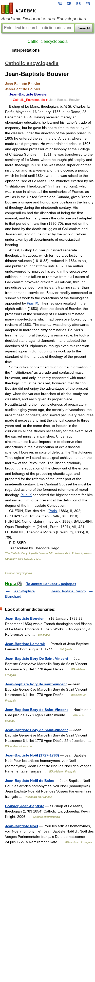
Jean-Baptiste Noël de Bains (29, 781)
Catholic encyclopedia (48, 41)
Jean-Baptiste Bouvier (24, 618)
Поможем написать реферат (51, 584)
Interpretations (26, 50)
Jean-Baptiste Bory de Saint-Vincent (36, 710)
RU (60, 4)
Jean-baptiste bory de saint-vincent (36, 684)
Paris (53, 511)
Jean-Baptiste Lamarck (25, 644)
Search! (84, 28)
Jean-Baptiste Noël (21, 826)
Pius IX (32, 303)
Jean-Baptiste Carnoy (68, 591)
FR (88, 4)
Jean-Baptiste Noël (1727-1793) (32, 755)
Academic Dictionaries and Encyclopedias (43, 18)
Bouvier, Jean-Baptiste (24, 806)
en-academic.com (19, 8)
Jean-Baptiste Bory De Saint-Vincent (36, 658)
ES (78, 4)
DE (69, 4)
